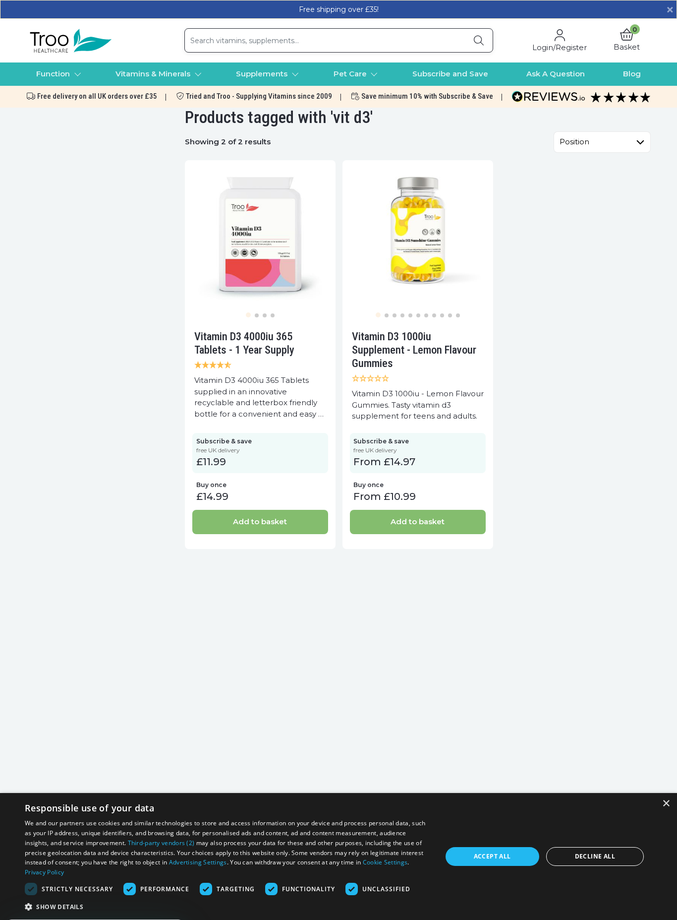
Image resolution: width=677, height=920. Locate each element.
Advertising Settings (198, 862)
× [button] (666, 803)
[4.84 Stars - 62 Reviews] (260, 365)
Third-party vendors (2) (161, 843)
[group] (260, 236)
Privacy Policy (44, 872)
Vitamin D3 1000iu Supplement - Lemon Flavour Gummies (414, 349)
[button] (627, 40)
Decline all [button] (595, 856)
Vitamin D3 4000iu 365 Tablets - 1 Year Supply (244, 343)
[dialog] (338, 856)
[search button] (479, 40)
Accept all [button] (492, 856)
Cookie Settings (385, 862)
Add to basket (260, 521)
